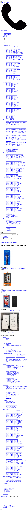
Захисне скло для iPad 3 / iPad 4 (13, 417)
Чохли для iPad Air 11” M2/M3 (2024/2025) (15, 52)
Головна (5, 236)
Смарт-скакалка (9, 401)
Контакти (5, 36)
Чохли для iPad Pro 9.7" (11, 71)
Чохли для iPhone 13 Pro (11, 104)
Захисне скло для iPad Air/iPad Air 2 (13, 415)
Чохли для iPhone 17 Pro (11, 84)
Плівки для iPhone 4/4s (11, 374)
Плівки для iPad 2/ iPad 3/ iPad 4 (13, 373)
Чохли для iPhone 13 (10, 103)
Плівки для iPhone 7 (10, 378)
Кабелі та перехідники (11, 151)
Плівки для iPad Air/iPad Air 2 (12, 372)
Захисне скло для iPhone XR (12, 211)
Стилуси (8, 229)
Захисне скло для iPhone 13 (12, 202)
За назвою (3, 242)
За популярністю (13, 242)
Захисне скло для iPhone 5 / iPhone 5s (14, 426)
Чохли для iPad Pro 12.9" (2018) (13, 68)
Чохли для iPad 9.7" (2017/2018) (13, 62)
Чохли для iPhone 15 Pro (11, 96)
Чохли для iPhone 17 (10, 85)
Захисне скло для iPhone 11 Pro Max (14, 208)
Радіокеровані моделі (10, 402)
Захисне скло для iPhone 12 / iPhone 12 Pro (15, 198)
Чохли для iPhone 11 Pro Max (12, 117)
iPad (7, 339)
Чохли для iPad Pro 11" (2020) (12, 64)
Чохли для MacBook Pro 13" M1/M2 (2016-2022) (16, 134)
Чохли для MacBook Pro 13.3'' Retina (14, 145)
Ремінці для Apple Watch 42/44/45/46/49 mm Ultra (16, 121)
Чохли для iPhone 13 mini (11, 106)
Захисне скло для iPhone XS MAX (13, 210)
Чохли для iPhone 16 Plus (11, 91)
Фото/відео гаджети (10, 403)
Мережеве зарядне (10, 214)
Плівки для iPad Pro (10, 375)
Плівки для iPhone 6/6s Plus (12, 368)
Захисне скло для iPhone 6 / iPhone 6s (14, 421)
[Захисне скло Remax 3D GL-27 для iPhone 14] (10, 308)
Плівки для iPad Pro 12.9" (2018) (13, 381)
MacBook (8, 341)
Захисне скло (6, 237)
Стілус (7, 391)
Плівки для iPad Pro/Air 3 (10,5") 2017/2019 (15, 366)
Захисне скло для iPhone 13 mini (13, 201)
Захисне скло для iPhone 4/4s (12, 429)
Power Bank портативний (11, 222)
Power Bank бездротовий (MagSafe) (13, 221)
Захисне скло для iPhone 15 (12, 188)
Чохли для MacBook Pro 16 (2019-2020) (14, 144)
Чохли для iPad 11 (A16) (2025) (12, 46)
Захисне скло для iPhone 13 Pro (12, 203)
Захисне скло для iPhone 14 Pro (12, 195)
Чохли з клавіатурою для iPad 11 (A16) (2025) (16, 354)
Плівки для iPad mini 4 (11, 377)
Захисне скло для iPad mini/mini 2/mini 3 (14, 176)
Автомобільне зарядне (11, 215)
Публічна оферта (7, 505)
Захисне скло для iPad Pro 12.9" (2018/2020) (15, 162)
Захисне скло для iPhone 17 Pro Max (14, 178)
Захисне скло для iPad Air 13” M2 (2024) (14, 155)
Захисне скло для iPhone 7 (11, 432)
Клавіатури (8, 230)
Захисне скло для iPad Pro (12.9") (13, 413)
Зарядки (5, 347)
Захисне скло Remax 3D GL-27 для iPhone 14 (10, 310)
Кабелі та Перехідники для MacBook (14, 345)
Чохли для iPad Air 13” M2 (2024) (13, 51)
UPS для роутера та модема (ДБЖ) (13, 223)
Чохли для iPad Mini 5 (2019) (12, 77)
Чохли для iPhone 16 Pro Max (12, 90)
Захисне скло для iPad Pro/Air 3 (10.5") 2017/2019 (16, 411)
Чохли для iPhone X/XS (11, 112)
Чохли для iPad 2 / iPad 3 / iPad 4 (13, 75)
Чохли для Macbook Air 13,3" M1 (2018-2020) (16, 131)
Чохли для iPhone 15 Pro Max (12, 97)
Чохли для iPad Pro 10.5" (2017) (13, 63)
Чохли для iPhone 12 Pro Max (12, 109)
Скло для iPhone (6, 177)
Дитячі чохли (9, 81)
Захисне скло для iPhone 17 (12, 181)
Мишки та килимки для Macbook (13, 138)
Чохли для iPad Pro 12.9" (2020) (13, 66)
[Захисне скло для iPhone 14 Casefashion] (10, 330)
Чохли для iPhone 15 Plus (11, 95)
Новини (5, 35)
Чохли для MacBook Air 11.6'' (12, 148)
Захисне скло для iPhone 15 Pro (12, 190)
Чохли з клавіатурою (7, 353)
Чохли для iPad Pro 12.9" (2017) (13, 69)
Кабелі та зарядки (7, 212)
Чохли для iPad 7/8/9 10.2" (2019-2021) (14, 59)
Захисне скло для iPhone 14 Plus (13, 194)
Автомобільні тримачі (10, 225)
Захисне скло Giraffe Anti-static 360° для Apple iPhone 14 (13, 268)
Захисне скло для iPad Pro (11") (12, 436)
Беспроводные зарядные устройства (14, 351)
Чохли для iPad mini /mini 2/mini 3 (13, 79)
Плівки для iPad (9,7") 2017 (12, 365)
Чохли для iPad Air (10, 72)
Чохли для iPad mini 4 (10, 78)
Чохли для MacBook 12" (11, 146)
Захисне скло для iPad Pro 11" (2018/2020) (15, 163)
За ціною (7, 242)
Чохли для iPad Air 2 (10, 73)
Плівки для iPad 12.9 (10, 380)
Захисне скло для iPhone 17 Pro (12, 179)
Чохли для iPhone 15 (10, 93)
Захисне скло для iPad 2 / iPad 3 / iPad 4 (14, 171)
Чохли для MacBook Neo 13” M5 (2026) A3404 (16, 128)
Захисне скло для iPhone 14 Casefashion (9, 332)
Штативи (8, 220)
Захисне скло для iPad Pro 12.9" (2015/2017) (15, 168)
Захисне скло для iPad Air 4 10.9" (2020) (14, 159)
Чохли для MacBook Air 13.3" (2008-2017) (15, 132)
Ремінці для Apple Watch (8, 119)
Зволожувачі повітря (10, 406)
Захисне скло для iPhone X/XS (12, 209)
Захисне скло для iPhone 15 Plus (13, 189)
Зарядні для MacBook (10, 150)
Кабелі (7, 217)
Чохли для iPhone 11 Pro (11, 116)
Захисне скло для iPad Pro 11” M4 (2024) (15, 156)
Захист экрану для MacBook (12, 149)
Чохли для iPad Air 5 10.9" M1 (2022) (14, 57)
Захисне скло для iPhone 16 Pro (12, 184)
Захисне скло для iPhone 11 (12, 205)
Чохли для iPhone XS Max (11, 113)
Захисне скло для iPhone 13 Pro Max (14, 204)
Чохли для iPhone (7, 82)
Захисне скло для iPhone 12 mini (13, 197)
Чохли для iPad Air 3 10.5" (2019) (13, 60)
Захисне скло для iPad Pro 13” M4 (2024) (15, 154)
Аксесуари (5, 218)
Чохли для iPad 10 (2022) (11, 58)
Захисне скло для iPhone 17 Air (12, 182)
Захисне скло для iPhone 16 (12, 185)
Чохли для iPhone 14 (10, 98)
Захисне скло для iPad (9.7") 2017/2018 (14, 410)
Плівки (4, 364)
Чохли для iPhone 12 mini (11, 110)
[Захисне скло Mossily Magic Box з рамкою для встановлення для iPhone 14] (8, 288)
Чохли (4, 337)
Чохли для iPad (6, 45)
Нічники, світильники (11, 407)
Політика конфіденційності (9, 506)
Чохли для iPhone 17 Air (11, 86)
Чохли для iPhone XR (10, 111)
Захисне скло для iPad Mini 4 (12, 175)
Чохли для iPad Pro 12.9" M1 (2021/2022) (15, 53)
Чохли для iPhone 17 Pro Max (12, 83)
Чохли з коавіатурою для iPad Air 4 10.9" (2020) (16, 359)
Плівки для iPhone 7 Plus (11, 379)
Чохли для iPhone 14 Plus (11, 99)
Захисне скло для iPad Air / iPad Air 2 (14, 170)
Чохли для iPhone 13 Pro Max (12, 105)
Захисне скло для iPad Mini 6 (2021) (13, 172)
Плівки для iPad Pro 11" (11, 382)
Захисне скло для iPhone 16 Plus (13, 187)
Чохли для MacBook (7, 125)
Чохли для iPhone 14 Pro (11, 101)
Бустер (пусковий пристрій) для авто (14, 224)
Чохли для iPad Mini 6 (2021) (12, 76)
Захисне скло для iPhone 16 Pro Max (14, 183)
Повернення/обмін (7, 34)
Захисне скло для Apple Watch (12, 124)
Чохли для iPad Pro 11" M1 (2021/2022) (14, 55)
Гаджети (5, 400)
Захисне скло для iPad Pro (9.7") (13, 428)
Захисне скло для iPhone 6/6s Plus (13, 430)
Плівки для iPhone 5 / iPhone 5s (12, 369)
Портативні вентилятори (11, 405)
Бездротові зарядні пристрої (12, 216)
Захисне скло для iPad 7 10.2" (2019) (14, 161)
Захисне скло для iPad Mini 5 (12, 174)
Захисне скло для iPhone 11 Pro (12, 207)
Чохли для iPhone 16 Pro (11, 89)
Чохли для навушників (11, 227)
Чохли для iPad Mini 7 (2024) (12, 48)
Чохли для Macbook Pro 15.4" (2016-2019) (15, 137)
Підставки (8, 228)
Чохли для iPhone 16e (10, 92)
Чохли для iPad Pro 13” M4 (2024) (13, 49)
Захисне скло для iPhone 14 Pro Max (14, 196)
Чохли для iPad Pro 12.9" (11, 70)
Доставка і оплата (7, 33)
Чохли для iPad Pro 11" (11, 65)
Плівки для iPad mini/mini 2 (12, 367)
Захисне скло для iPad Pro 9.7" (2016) (14, 169)
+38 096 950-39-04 (5, 30)
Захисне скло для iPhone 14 (12, 192)
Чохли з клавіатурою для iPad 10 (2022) (14, 355)
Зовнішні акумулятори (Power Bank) (11, 476)
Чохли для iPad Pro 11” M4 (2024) (13, 50)
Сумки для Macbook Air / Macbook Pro (14, 126)
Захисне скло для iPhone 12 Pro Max (14, 200)
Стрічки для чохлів (10, 118)
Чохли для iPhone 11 (10, 115)
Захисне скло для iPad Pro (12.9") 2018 (14, 435)
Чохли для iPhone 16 (10, 88)
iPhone (7, 338)
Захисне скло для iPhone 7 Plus (12, 416)
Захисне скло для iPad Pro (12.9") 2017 (14, 414)
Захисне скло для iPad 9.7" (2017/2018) (14, 164)
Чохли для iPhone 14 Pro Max (12, 102)
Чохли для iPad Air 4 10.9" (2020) (13, 56)
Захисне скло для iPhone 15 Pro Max (14, 191)
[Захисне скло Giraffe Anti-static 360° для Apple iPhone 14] (7, 266)
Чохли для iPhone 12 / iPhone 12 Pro (13, 108)
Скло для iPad (6, 152)
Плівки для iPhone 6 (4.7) (11, 371)
